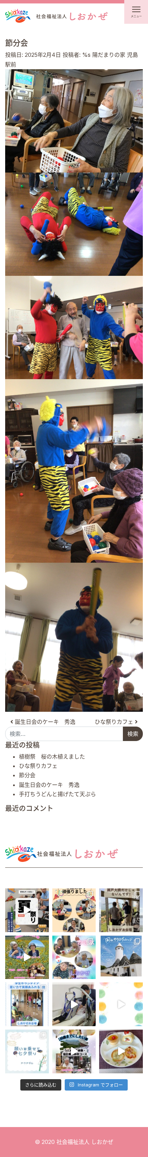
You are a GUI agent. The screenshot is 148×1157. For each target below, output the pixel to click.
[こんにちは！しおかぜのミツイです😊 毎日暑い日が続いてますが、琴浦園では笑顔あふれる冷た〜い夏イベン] (74, 957)
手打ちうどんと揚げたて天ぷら (57, 794)
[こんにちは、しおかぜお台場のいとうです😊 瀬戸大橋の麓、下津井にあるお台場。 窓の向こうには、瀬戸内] (121, 910)
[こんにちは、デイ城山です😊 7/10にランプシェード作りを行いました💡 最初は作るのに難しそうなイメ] (121, 1004)
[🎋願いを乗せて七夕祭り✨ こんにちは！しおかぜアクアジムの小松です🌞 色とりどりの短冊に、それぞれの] (27, 1051)
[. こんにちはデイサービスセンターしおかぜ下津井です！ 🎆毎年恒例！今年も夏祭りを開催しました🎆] (27, 910)
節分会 (27, 775)
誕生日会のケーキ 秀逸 (44, 721)
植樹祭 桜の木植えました (52, 756)
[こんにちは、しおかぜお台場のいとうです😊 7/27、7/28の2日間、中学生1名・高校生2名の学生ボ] (27, 1004)
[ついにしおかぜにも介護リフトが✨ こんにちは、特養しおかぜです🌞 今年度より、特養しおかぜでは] (74, 1004)
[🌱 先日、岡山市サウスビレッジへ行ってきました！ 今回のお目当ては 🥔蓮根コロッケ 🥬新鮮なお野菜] (121, 957)
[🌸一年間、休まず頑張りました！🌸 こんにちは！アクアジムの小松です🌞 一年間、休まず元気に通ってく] (74, 910)
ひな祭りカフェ (115, 721)
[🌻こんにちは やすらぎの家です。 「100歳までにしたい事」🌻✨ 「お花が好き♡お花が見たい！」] (27, 957)
